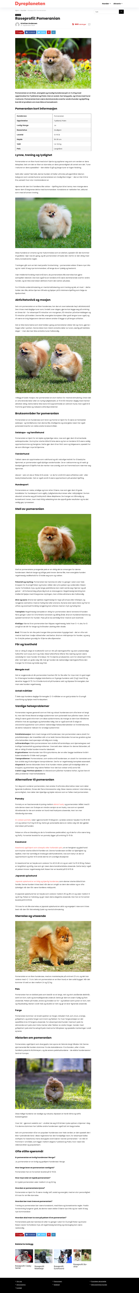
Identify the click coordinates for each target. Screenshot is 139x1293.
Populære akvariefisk (98, 1281)
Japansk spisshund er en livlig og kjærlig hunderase (37, 881)
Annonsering (21, 1285)
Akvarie (117, 3)
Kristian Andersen (29, 23)
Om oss (19, 1281)
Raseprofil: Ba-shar (80, 1265)
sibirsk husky (59, 804)
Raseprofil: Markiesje (39, 1267)
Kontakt (19, 1288)
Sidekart (57, 1285)
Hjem (17, 10)
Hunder (105, 3)
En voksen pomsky (23, 820)
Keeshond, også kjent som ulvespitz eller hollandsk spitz (39, 847)
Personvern (58, 1281)
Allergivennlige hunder (99, 1285)
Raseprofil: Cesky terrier (23, 1267)
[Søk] (121, 12)
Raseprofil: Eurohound (59, 1267)
